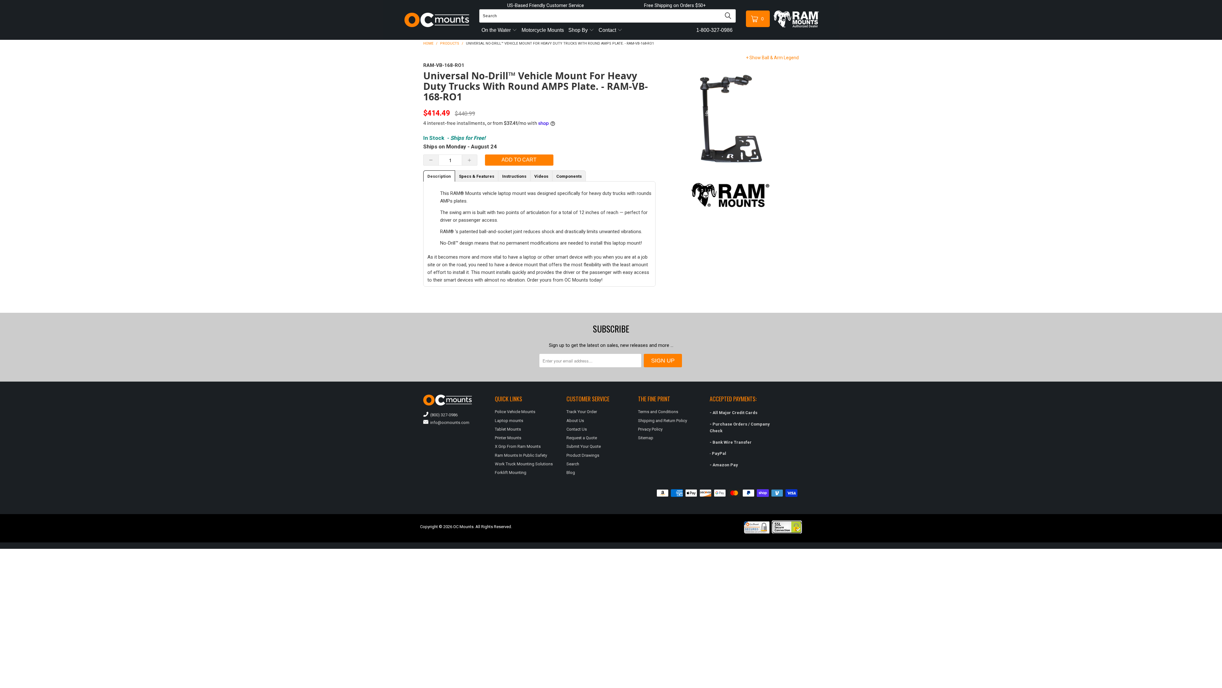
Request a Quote (581, 437)
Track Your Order (581, 411)
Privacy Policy (650, 429)
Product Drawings (582, 455)
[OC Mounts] (437, 20)
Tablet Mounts (508, 429)
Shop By (578, 30)
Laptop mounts (509, 420)
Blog (570, 472)
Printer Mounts (508, 437)
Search (572, 464)
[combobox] (607, 16)
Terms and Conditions (658, 411)
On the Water (496, 30)
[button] (1221, 685)
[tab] (439, 176)
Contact (608, 30)
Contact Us (576, 429)
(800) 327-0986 (443, 414)
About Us (575, 420)
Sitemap (645, 437)
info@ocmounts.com (448, 422)
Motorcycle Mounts (543, 30)
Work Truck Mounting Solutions (524, 464)
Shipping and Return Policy (662, 420)
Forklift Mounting (510, 472)
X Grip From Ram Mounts (518, 446)
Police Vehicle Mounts (515, 411)
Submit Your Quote (583, 446)
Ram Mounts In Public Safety (521, 455)
